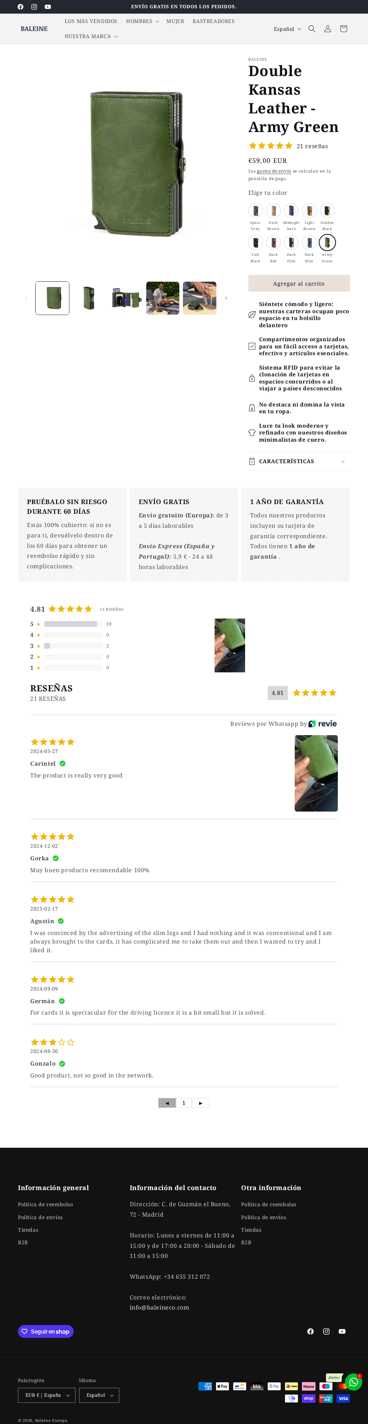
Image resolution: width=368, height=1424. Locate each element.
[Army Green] (327, 242)
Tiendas (28, 1229)
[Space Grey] (255, 210)
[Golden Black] (327, 210)
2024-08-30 (44, 1051)
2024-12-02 (44, 845)
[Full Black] (255, 242)
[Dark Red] (273, 242)
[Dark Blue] (309, 242)
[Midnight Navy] (291, 210)
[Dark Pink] (291, 242)
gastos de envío (274, 171)
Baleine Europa (51, 1420)
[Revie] (322, 723)
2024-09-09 (44, 988)
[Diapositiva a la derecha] (226, 298)
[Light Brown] (309, 210)
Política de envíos (40, 1217)
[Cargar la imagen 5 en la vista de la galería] (199, 298)
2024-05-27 (44, 751)
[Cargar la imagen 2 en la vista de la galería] (89, 298)
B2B (23, 1242)
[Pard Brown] (273, 210)
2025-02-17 (44, 908)
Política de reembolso (45, 1204)
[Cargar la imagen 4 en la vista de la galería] (163, 298)
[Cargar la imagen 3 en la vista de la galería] (126, 298)
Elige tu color (268, 193)
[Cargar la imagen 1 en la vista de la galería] (52, 298)
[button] (142, 21)
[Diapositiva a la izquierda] (26, 298)
